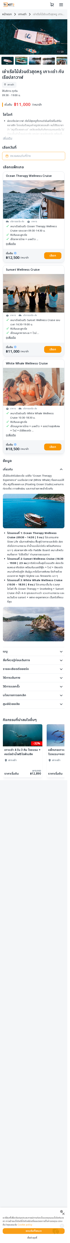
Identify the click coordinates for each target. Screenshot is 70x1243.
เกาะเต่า (22, 14)
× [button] (63, 1214)
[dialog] (33, 1225)
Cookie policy (25, 1224)
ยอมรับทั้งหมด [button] (34, 1231)
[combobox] (62, 1211)
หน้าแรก (7, 14)
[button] (33, 156)
